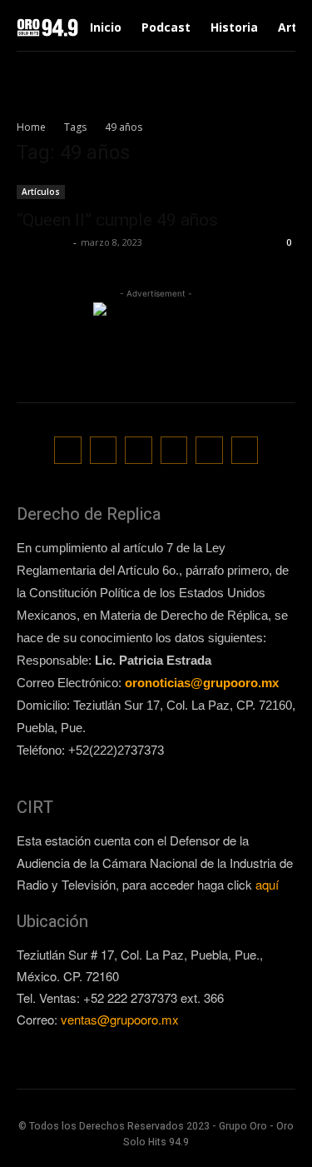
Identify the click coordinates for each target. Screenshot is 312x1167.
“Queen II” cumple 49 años (117, 220)
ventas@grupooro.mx (120, 1019)
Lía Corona (43, 242)
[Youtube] (245, 450)
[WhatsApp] (209, 450)
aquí (267, 884)
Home (31, 127)
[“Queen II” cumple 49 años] (156, 190)
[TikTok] (138, 450)
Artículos (41, 191)
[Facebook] (68, 450)
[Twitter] (174, 450)
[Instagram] (103, 450)
